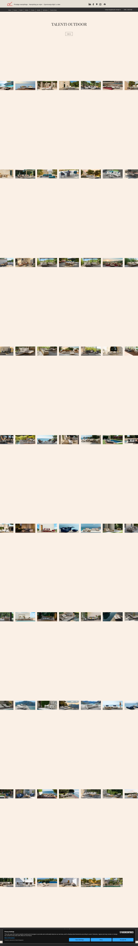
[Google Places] (96, 4)
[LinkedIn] (89, 4)
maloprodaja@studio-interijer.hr (113, 9)
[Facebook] (93, 4)
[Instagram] (100, 4)
